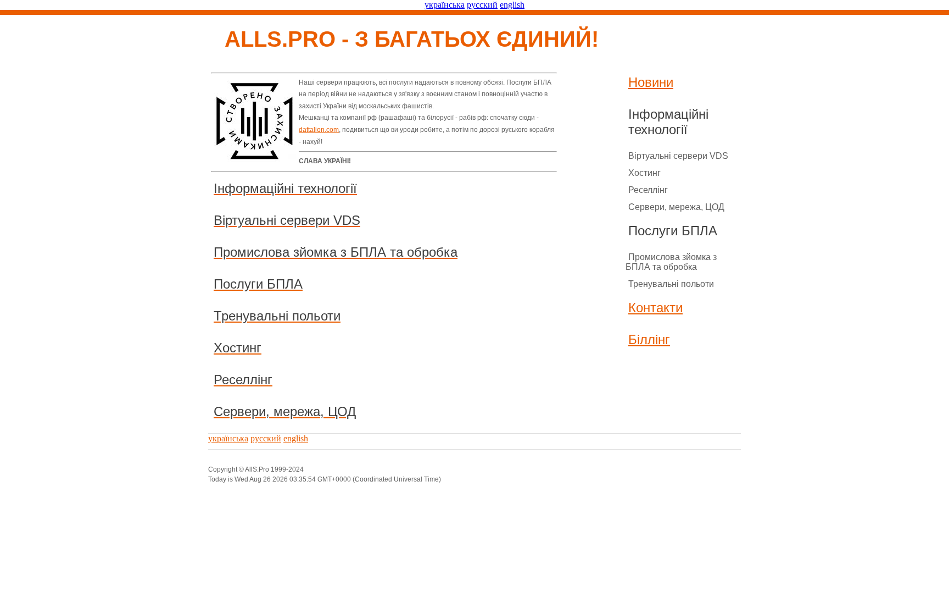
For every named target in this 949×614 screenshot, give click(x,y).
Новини (650, 82)
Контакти (655, 307)
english (512, 4)
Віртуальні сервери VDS (678, 156)
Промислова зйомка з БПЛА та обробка (671, 262)
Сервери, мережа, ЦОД (676, 207)
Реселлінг (648, 190)
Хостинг (644, 173)
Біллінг (649, 339)
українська (445, 4)
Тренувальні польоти (671, 284)
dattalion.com (319, 130)
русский (482, 4)
